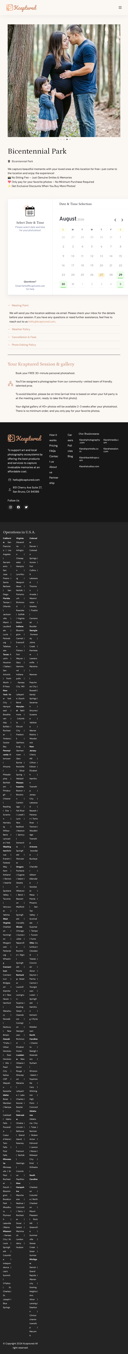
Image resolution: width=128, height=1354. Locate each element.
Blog (70, 456)
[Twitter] (26, 507)
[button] (61, 139)
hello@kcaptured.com (41, 321)
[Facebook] (18, 507)
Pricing (53, 445)
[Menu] (120, 7)
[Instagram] (10, 507)
